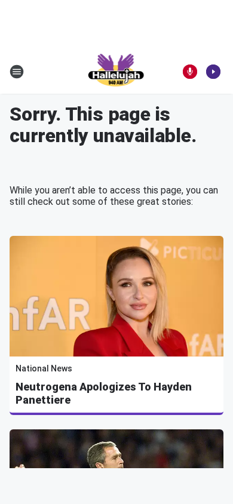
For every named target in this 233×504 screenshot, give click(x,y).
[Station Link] (117, 72)
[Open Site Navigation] (17, 71)
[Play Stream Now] (213, 71)
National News (44, 368)
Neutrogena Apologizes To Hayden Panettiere (104, 393)
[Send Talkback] (190, 71)
